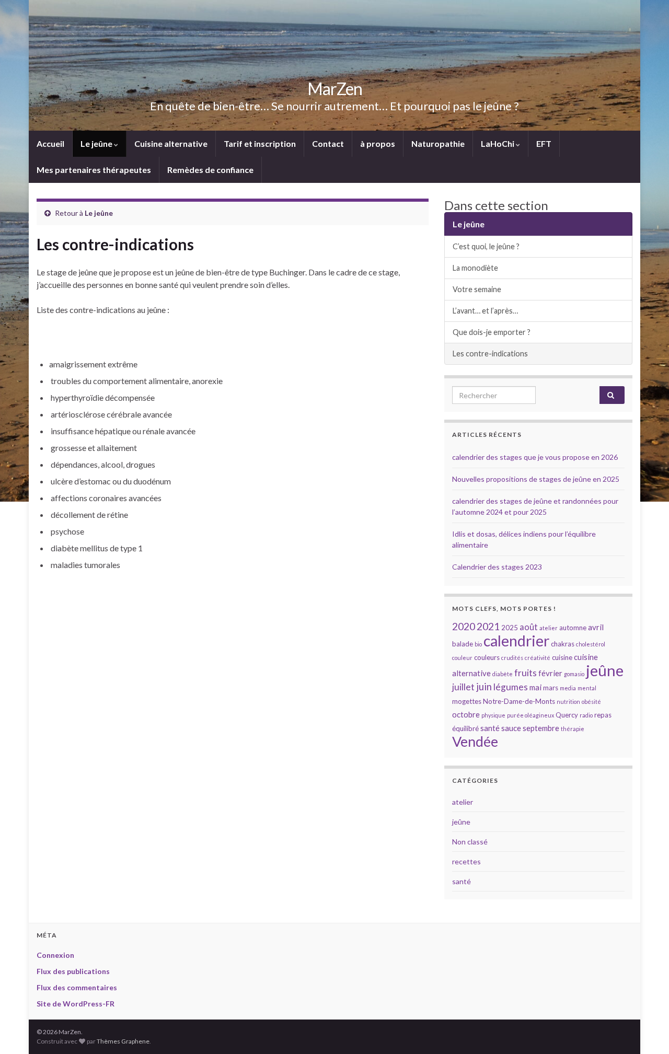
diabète (502, 673)
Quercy (567, 715)
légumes (510, 686)
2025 (509, 627)
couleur (462, 657)
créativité (537, 657)
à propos (377, 143)
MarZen (334, 88)
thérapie (572, 728)
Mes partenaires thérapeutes (94, 170)
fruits (525, 672)
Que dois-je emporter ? (491, 332)
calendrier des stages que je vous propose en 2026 (535, 457)
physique (493, 715)
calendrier (516, 641)
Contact (328, 143)
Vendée (475, 741)
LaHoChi (498, 143)
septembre (541, 728)
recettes (466, 861)
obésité (591, 701)
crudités (512, 657)
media (568, 688)
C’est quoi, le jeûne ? (486, 246)
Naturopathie (438, 143)
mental (587, 688)
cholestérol (590, 644)
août (529, 627)
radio (586, 715)
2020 (463, 626)
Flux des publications (73, 971)
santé (490, 728)
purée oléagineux (530, 715)
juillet (463, 686)
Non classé (470, 841)
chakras (562, 644)
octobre (466, 714)
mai (535, 687)
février (550, 673)
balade (462, 644)
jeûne (605, 670)
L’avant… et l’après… (485, 310)
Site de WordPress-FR (75, 1003)
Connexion (55, 955)
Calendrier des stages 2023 (497, 566)
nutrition (568, 701)
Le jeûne (97, 143)
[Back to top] (645, 1030)
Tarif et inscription (260, 143)
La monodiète (475, 267)
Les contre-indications (490, 353)
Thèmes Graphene (123, 1041)
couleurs (487, 657)
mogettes (466, 701)
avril (596, 627)
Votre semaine (477, 289)
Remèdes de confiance (210, 170)
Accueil (50, 143)
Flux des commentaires (77, 987)
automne (572, 627)
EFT (543, 143)
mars (550, 688)
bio (478, 644)
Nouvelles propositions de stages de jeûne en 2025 (535, 478)
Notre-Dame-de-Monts (519, 701)
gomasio (574, 673)
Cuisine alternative (170, 143)
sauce (511, 728)
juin (484, 686)
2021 (488, 626)
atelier (548, 627)
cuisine (562, 657)
